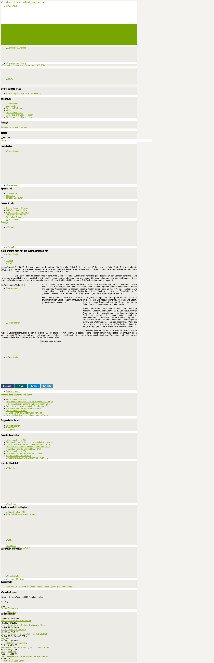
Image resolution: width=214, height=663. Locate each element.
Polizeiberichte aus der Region (19, 115)
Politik (8, 110)
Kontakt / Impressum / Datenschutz (19, 43)
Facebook (7, 386)
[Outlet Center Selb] (14, 127)
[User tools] (2, 257)
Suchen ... (7, 138)
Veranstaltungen (12, 28)
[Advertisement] (19, 76)
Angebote (9, 34)
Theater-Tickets (12, 31)
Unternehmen (12, 104)
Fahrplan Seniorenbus (16, 215)
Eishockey (10, 196)
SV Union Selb (12, 193)
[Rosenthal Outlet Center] (23, 65)
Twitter (34, 386)
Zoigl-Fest (5, 638)
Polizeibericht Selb (14, 113)
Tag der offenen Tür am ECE (13, 630)
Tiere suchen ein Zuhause (17, 212)
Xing (21, 386)
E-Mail (9, 263)
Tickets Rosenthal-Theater (17, 208)
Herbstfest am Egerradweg (12, 661)
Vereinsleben (12, 106)
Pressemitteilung (12, 40)
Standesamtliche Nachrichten (19, 117)
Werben (9, 37)
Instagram (10, 430)
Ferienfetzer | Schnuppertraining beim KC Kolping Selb (25, 647)
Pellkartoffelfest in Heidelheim (14, 643)
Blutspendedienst (8, 652)
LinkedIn (47, 386)
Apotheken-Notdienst (15, 217)
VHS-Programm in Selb (16, 210)
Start (8, 25)
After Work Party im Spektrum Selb (16, 621)
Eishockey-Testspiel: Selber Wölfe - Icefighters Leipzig (25, 656)
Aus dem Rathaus (14, 108)
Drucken (9, 261)
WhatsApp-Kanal (13, 425)
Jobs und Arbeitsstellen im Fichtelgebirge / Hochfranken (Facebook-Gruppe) (39, 587)
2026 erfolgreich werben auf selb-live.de (23, 93)
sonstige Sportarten (14, 198)
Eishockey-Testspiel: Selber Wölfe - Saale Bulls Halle (24, 634)
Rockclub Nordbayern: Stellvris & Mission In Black (23, 625)
